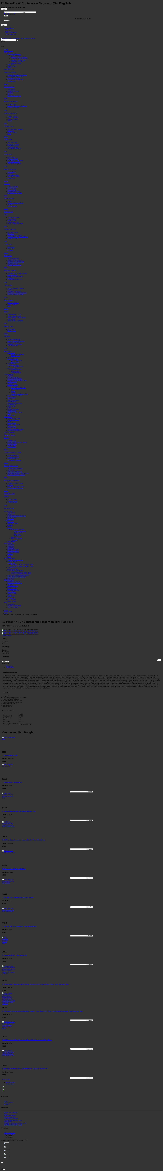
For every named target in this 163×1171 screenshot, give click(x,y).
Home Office (11, 398)
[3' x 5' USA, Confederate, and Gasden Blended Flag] (8, 798)
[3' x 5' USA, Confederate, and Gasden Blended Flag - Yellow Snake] (8, 826)
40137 (4, 980)
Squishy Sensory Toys (14, 605)
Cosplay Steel (11, 445)
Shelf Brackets (11, 411)
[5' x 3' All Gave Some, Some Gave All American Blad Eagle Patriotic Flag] (8, 1055)
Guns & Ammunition (13, 590)
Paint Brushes (11, 404)
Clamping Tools (8, 126)
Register (7, 20)
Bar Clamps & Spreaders (14, 129)
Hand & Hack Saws (13, 145)
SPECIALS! (7, 52)
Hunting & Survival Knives (15, 488)
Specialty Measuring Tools (15, 203)
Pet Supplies (11, 604)
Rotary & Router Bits (13, 162)
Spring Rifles (15, 371)
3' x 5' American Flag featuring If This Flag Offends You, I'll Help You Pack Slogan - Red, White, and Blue (35, 984)
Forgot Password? (9, 14)
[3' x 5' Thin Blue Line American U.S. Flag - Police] (8, 882)
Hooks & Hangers (12, 186)
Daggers (10, 485)
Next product (9, 1084)
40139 (4, 1007)
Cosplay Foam (11, 440)
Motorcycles (11, 596)
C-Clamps (10, 131)
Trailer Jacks (11, 319)
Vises (9, 134)
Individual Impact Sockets (15, 276)
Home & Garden (9, 374)
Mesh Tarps (10, 578)
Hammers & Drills (12, 238)
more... (6, 84)
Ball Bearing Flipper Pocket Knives (18, 473)
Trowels (9, 120)
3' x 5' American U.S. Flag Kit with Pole (14, 955)
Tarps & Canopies (9, 558)
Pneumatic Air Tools (10, 229)
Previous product (11, 1082)
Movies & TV (11, 598)
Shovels (13, 392)
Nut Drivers (10, 278)
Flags (9, 421)
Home (6, 49)
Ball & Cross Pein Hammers (15, 288)
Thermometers (11, 426)
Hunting (9, 528)
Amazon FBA (8, 1121)
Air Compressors (12, 232)
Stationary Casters (13, 303)
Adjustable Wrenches (13, 339)
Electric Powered (12, 359)
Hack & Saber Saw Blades (15, 79)
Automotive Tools (9, 87)
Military (9, 595)
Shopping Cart (8, 1103)
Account (3, 9)
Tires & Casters (8, 300)
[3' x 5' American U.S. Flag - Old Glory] (8, 852)
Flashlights (10, 383)
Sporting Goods (8, 520)
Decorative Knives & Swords (12, 452)
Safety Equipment (12, 117)
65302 (4, 865)
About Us (7, 31)
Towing (6, 311)
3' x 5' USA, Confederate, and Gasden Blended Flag (18, 811)
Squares (10, 204)
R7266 (4, 779)
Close (2, 1169)
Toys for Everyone (12, 607)
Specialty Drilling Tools (14, 163)
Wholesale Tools (9, 69)
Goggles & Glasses (13, 549)
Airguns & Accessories (17, 529)
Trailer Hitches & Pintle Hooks (16, 317)
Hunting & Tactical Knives (12, 480)
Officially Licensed (13, 365)
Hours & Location (9, 1133)
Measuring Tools (9, 198)
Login (6, 15)
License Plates (11, 593)
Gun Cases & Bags (13, 551)
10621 (4, 836)
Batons (9, 514)
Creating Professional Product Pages (15, 1123)
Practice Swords (12, 501)
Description (9, 666)
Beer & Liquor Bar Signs (14, 583)
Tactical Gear (8, 543)
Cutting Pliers (11, 219)
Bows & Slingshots (16, 538)
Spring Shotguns (16, 372)
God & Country (11, 587)
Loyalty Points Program (11, 1118)
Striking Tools (8, 285)
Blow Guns (10, 234)
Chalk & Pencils (12, 116)
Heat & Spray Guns (13, 175)
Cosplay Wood (11, 447)
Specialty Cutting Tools (14, 148)
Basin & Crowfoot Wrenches (15, 341)
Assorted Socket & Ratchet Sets (17, 273)
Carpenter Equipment (10, 113)
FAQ (5, 29)
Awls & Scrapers (12, 142)
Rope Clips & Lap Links (14, 193)
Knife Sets (10, 470)
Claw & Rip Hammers (14, 291)
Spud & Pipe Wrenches (14, 344)
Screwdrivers (8, 256)
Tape (8, 414)
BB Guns (17, 534)
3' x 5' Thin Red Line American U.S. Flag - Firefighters (19, 926)
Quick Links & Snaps (13, 191)
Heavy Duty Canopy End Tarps (16, 576)
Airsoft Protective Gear (17, 354)
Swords (6, 496)
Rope (9, 407)
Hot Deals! (10, 64)
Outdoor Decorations (13, 424)
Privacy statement (9, 1117)
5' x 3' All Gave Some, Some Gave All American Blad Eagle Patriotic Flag (25, 1068)
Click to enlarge (7, 635)
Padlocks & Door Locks (14, 403)
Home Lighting (11, 397)
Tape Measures (12, 206)
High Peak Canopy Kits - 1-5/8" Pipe (22, 566)
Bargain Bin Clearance (14, 54)
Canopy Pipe (11, 567)
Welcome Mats (11, 427)
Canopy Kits (11, 563)
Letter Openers (11, 458)
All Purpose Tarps (12, 569)
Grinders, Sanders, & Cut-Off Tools (17, 237)
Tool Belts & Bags (12, 119)
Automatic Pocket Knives (14, 468)
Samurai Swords (12, 502)
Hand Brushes (11, 81)
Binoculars (10, 522)
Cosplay (6, 438)
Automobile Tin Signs (13, 581)
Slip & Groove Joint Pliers (15, 223)
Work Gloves (11, 415)
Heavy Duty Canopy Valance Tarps (18, 575)
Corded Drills (11, 172)
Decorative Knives (13, 455)
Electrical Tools (12, 382)
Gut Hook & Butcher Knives (15, 486)
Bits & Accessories (13, 258)
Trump (9, 67)
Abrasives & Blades (10, 72)
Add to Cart (5, 661)
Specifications (10, 667)
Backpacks (10, 544)
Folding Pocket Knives (11, 466)
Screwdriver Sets (12, 263)
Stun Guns (10, 519)
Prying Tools (8, 244)
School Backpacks (13, 409)
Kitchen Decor (11, 423)
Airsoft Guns (7, 351)
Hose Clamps (11, 188)
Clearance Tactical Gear (18, 60)
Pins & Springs (11, 190)
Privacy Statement (10, 34)
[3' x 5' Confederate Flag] (8, 739)
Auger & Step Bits (12, 159)
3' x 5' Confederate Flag (9, 755)
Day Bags (10, 546)
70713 (4, 1036)
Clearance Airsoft (16, 55)
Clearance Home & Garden (19, 57)
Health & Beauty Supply (14, 395)
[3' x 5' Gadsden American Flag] (8, 766)
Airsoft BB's (10, 357)
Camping (10, 525)
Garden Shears (15, 389)
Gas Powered (11, 363)
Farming (9, 584)
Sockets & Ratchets (10, 270)
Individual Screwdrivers (14, 260)
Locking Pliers (11, 220)
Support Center (9, 28)
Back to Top (5, 1079)
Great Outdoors (12, 589)
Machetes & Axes (9, 493)
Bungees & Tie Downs (11, 101)
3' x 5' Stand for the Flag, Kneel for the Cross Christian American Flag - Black (27, 1040)
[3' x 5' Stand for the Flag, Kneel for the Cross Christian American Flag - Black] (8, 1028)
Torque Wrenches (12, 345)
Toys (5, 602)
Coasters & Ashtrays (13, 418)
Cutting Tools (8, 139)
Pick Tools (10, 248)
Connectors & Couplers (14, 235)
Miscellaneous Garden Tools (19, 394)
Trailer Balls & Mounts (14, 316)
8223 (4, 752)
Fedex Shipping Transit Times (13, 1120)
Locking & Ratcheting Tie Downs (17, 106)
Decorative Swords (13, 457)
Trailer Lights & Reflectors (15, 320)
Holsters (9, 554)
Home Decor (8, 417)
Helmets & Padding (13, 552)
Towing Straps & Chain (14, 314)
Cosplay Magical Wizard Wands (17, 442)
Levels (9, 201)
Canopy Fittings (12, 561)
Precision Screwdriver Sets (15, 261)
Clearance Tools (16, 63)
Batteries (10, 375)
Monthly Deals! (11, 66)
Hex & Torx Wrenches (14, 342)
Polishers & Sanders (13, 176)
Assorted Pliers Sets (13, 217)
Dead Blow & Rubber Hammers (16, 292)
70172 (4, 894)
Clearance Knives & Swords (19, 58)
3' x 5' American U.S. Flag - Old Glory (14, 869)
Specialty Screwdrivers (14, 265)
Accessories (11, 89)
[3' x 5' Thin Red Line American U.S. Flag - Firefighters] (8, 911)
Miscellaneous (8, 212)
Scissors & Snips (12, 147)
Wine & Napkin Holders (14, 430)
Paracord (10, 555)
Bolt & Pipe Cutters (13, 144)
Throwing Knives (9, 508)
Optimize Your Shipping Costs (13, 1124)
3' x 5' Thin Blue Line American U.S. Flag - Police (17, 897)
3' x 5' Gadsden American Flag (12, 782)
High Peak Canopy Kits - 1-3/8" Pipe (22, 564)
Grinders (10, 173)
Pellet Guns (17, 535)
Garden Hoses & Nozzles (18, 388)
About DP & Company (10, 1112)
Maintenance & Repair (14, 96)
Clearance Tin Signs (17, 61)
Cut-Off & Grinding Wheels (15, 76)
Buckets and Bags (12, 377)
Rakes (13, 391)
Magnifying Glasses (13, 400)
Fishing (9, 526)
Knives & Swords (9, 432)
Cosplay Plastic (12, 444)
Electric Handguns (16, 360)
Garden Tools (11, 386)
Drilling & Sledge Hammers (15, 294)
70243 (4, 923)
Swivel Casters (12, 304)
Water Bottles (11, 541)
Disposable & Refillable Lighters (17, 380)
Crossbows (14, 540)
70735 (4, 1065)
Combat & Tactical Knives (15, 483)
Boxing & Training (12, 523)
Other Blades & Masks (14, 460)
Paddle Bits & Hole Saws (15, 160)
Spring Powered (12, 368)
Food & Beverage (12, 586)
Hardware (7, 184)
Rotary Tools (11, 178)
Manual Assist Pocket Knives (16, 475)
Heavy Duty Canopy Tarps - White (21, 573)
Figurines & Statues (13, 420)
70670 (4, 952)
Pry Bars (10, 250)
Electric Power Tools (10, 169)
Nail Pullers (11, 247)
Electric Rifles (15, 362)
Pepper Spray (11, 517)
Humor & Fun (11, 592)
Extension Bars (12, 275)
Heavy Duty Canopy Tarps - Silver (21, 572)
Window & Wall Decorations (15, 429)
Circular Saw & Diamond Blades (17, 75)
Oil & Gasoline (11, 599)
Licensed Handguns (17, 366)
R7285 (4, 808)
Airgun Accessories (20, 531)
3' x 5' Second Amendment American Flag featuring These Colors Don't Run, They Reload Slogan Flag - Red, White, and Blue (42, 1011)
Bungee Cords (11, 104)
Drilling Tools (8, 154)
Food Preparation (12, 385)
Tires (8, 306)
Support (3, 25)
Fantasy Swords (12, 499)
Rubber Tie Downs (13, 107)
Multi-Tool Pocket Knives (14, 471)
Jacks (9, 94)
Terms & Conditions (10, 32)
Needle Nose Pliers (13, 222)
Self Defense (8, 511)
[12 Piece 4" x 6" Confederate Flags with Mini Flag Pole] (18, 38)
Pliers (6, 214)
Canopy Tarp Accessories (15, 560)
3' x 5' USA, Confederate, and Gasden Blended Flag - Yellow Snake (23, 840)
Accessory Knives (9, 435)
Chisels (9, 289)
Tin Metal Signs (8, 580)
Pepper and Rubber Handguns (16, 515)
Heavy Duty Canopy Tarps (15, 570)
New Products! (8, 51)
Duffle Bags (11, 547)
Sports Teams (11, 601)
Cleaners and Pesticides (14, 378)
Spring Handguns (16, 369)
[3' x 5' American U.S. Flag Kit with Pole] (6, 943)
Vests (9, 557)
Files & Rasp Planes (13, 78)
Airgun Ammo (18, 532)
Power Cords (11, 406)
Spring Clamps (11, 132)
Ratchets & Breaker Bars (14, 279)
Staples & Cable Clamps (14, 412)
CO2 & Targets (15, 356)
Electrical (10, 92)
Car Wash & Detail (13, 91)
